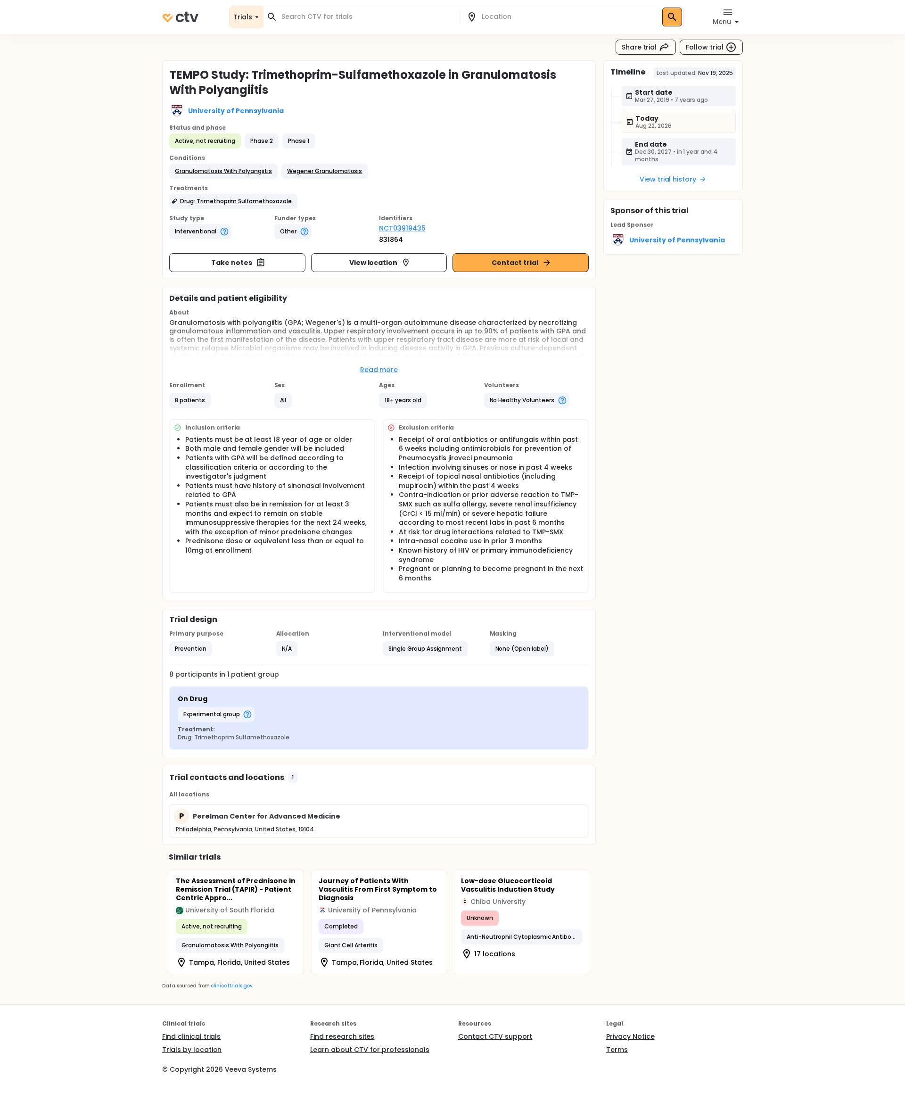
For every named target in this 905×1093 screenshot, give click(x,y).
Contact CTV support (495, 1036)
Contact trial (515, 262)
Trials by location (192, 1049)
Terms (617, 1049)
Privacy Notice (630, 1036)
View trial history (668, 179)
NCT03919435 (402, 228)
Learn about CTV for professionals (369, 1049)
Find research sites (342, 1036)
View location (373, 262)
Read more (379, 369)
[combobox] (367, 16)
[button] (223, 171)
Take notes (231, 262)
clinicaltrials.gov (231, 985)
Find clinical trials (191, 1036)
